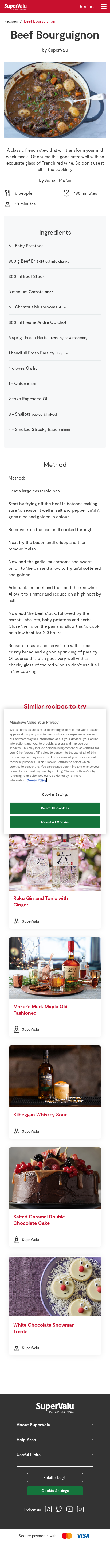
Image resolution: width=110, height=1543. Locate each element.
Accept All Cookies (55, 822)
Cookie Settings (55, 1490)
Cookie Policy (36, 780)
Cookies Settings (55, 794)
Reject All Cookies (55, 808)
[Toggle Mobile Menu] (103, 6)
